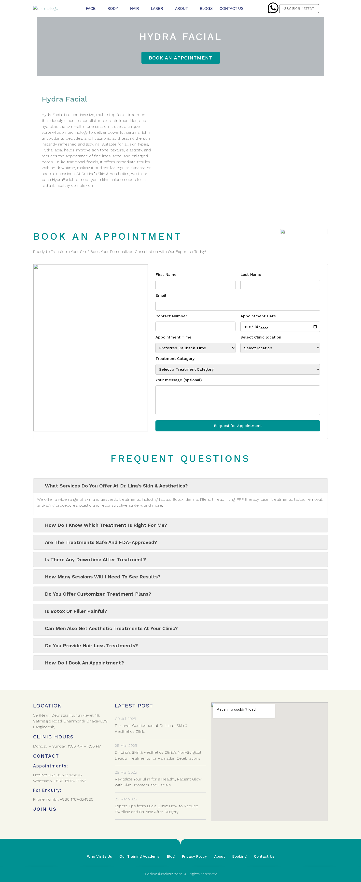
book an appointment (180, 58)
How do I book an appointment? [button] (84, 663)
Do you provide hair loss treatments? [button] (91, 645)
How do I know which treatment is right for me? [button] (106, 525)
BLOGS (206, 8)
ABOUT (181, 8)
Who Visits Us (99, 856)
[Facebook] (38, 820)
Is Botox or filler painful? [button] (76, 611)
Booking (239, 856)
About (219, 856)
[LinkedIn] (60, 820)
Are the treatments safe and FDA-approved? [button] (101, 542)
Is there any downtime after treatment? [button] (95, 559)
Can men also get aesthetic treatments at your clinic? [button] (111, 628)
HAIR (134, 8)
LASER (157, 8)
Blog (171, 856)
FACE (91, 8)
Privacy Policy (194, 856)
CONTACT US (231, 8)
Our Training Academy (139, 856)
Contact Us (264, 856)
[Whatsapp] (273, 8)
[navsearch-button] (324, 9)
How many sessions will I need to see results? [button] (103, 577)
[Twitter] (49, 820)
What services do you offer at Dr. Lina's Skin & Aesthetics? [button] (116, 486)
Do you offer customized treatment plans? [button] (98, 594)
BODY (113, 8)
